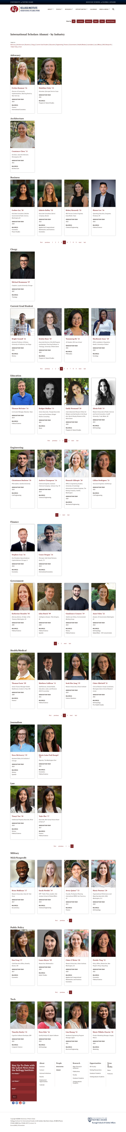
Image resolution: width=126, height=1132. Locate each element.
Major (95, 21)
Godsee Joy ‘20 (17, 210)
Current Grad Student (42, 44)
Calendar (93, 9)
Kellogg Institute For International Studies (22, 1121)
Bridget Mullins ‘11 (46, 408)
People (58, 9)
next (80, 242)
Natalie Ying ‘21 (99, 960)
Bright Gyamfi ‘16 (19, 339)
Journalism (90, 44)
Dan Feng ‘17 (17, 960)
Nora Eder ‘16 (44, 1032)
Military (99, 44)
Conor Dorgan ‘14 (46, 555)
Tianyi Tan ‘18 (17, 816)
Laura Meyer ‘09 (45, 960)
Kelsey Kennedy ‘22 (73, 210)
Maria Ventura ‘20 (100, 890)
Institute (42, 1066)
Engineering (59, 44)
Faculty (75, 1075)
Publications (76, 1071)
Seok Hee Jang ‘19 (73, 683)
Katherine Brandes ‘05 (21, 613)
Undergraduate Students (77, 1082)
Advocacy (13, 44)
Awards (41, 1077)
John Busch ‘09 (45, 613)
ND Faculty (93, 1066)
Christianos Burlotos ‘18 (21, 480)
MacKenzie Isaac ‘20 (101, 339)
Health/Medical (81, 44)
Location (80, 21)
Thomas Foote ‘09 (19, 683)
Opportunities (81, 9)
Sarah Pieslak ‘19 (45, 890)
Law (95, 44)
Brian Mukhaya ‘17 (19, 890)
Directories (59, 1066)
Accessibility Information (17, 1125)
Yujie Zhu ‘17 (44, 816)
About (50, 9)
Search (113, 10)
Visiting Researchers (96, 1070)
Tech (20, 47)
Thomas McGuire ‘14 (20, 408)
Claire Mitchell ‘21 (100, 683)
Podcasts (110, 1074)
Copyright (13, 1119)
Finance (66, 44)
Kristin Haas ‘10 (45, 339)
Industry (88, 21)
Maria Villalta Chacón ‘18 (103, 1032)
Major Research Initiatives (77, 1067)
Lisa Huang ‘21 (71, 1032)
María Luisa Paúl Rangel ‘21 (48, 756)
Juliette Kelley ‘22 (46, 210)
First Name (16, 1073)
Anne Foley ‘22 (99, 613)
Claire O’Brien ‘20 (73, 960)
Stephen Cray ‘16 (18, 555)
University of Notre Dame (27, 1119)
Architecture (20, 44)
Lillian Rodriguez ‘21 (101, 480)
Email (14, 1088)
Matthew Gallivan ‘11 (47, 683)
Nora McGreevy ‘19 (19, 755)
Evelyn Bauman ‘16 (19, 88)
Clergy (33, 44)
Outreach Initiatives (45, 1073)
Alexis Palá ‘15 (98, 408)
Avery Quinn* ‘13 (72, 890)
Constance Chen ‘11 (20, 151)
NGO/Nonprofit (107, 44)
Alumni (58, 1070)
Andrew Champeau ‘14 (48, 480)
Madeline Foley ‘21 (46, 88)
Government (73, 44)
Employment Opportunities (43, 1080)
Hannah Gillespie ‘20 (74, 480)
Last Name (15, 1081)
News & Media (104, 9)
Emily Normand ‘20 (73, 408)
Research (68, 9)
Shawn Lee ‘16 (98, 210)
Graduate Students (78, 1078)
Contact (41, 1070)
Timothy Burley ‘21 (19, 1032)
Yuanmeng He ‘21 (73, 339)
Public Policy (14, 47)
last (85, 242)
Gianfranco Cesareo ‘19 (75, 613)
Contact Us (33, 1123)
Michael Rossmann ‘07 (21, 282)
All (73, 21)
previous (47, 242)
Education (52, 44)
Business (27, 44)
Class (102, 21)
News (109, 1070)
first (41, 242)
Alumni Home (110, 21)
